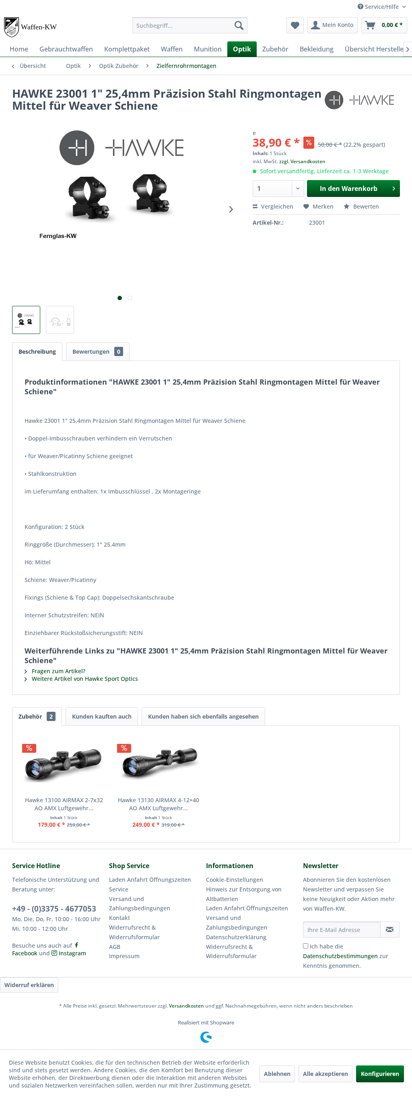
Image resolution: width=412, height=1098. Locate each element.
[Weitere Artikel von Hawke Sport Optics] (361, 101)
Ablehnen (277, 1074)
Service (118, 889)
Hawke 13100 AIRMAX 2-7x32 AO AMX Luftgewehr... (64, 804)
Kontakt (119, 918)
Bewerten (365, 206)
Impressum (124, 956)
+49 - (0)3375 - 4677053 (54, 908)
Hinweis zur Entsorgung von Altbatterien (244, 894)
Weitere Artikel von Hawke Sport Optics (84, 678)
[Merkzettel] (295, 25)
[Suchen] (239, 25)
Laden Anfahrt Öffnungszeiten (150, 879)
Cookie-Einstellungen (234, 879)
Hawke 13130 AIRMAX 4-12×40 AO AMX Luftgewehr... (158, 804)
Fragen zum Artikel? (57, 671)
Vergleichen (276, 206)
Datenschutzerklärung (236, 937)
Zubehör (36, 716)
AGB (114, 947)
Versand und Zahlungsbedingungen (139, 903)
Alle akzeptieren (325, 1074)
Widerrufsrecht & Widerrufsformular (134, 932)
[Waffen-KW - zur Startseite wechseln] (31, 27)
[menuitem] (190, 25)
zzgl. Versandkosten (302, 161)
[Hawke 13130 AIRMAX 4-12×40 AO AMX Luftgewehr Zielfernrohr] (158, 764)
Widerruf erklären (29, 985)
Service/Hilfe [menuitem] (381, 6)
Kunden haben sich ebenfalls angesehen (203, 716)
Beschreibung (37, 351)
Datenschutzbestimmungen (340, 956)
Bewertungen (96, 351)
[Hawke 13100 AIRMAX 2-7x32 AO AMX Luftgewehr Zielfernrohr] (64, 764)
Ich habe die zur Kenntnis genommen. (345, 955)
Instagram (71, 953)
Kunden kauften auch (102, 716)
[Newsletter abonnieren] (390, 930)
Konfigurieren (380, 1074)
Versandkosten (186, 1005)
